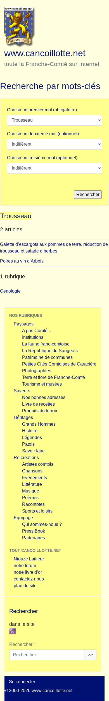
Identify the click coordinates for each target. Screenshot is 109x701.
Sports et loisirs (37, 511)
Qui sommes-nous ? (42, 524)
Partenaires (33, 537)
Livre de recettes (38, 404)
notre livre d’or (28, 572)
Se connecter (22, 681)
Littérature (32, 484)
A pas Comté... (36, 330)
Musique (30, 491)
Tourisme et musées (42, 384)
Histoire (29, 430)
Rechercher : (22, 644)
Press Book (33, 531)
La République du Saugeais (50, 350)
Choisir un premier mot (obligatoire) (42, 109)
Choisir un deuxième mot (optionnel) (43, 133)
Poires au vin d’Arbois (22, 261)
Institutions (32, 337)
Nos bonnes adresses (43, 397)
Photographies (36, 370)
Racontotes (33, 504)
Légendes (32, 437)
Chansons (32, 471)
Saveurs (22, 390)
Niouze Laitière (29, 559)
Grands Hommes (39, 424)
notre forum (25, 565)
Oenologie (10, 291)
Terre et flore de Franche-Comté (53, 377)
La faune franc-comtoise (46, 344)
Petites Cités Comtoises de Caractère (59, 364)
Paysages (24, 324)
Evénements (34, 477)
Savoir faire (33, 450)
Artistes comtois (37, 464)
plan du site (25, 585)
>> (90, 654)
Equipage (23, 517)
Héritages (23, 417)
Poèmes (30, 497)
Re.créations (26, 457)
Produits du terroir (39, 410)
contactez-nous (29, 579)
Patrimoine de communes (47, 357)
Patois (28, 444)
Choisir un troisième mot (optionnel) (42, 157)
